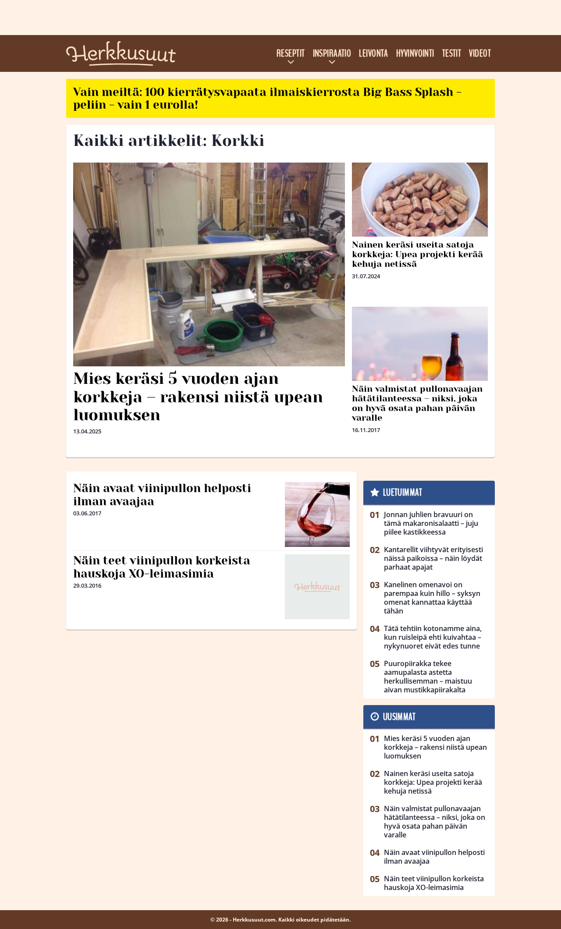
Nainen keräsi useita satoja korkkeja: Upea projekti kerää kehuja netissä (417, 254)
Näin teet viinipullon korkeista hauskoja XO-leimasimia (161, 567)
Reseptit (291, 53)
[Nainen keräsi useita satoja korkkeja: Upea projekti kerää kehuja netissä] (420, 205)
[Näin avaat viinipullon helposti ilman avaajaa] (317, 514)
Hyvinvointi (415, 53)
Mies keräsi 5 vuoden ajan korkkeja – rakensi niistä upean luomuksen (198, 396)
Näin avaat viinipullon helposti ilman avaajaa (162, 495)
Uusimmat (399, 716)
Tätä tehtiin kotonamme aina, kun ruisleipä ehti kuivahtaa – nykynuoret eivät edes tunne (433, 637)
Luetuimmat (402, 492)
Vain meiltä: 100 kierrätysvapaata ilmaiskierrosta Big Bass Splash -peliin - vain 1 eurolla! (267, 98)
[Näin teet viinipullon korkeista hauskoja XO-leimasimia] (317, 586)
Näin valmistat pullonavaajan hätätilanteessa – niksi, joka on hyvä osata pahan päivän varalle (417, 403)
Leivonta (373, 53)
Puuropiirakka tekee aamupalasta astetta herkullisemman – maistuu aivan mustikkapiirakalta (428, 677)
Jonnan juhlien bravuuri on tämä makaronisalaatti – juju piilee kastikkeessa (431, 523)
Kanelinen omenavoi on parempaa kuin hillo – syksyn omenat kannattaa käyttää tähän (432, 598)
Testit (452, 53)
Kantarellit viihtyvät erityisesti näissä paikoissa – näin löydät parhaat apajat (433, 558)
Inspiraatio (332, 53)
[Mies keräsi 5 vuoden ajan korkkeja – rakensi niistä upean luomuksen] (209, 264)
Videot (480, 53)
